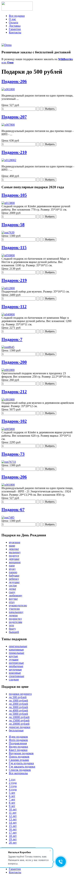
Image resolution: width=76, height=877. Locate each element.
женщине (15, 562)
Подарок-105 (14, 195)
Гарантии (15, 29)
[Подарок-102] (8, 429)
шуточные (15, 669)
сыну (12, 592)
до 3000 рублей (18, 707)
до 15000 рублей (19, 720)
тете (11, 625)
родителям (15, 622)
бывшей (14, 632)
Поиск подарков (19, 756)
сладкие (14, 679)
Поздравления (18, 743)
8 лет (12, 802)
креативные (16, 649)
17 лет (13, 832)
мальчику (15, 552)
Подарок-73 (13, 454)
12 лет (13, 816)
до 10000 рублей (19, 717)
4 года (13, 789)
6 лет (12, 796)
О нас (12, 19)
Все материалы (18, 773)
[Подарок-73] (8, 461)
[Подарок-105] (8, 202)
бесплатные (16, 730)
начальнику (16, 612)
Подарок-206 (14, 81)
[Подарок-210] (8, 160)
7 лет (12, 799)
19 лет (13, 839)
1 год (12, 779)
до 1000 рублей (18, 700)
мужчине (14, 542)
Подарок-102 (14, 421)
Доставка (14, 25)
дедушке (14, 582)
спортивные (16, 676)
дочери (13, 615)
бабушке (14, 575)
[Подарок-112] (8, 314)
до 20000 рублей (19, 723)
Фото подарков (18, 740)
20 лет (13, 842)
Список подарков (20, 769)
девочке (14, 549)
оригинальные (18, 646)
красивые (15, 672)
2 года (13, 782)
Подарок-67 (13, 509)
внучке (13, 598)
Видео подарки (18, 746)
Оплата (13, 22)
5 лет (12, 792)
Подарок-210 (14, 152)
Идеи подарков (18, 736)
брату (12, 628)
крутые (13, 656)
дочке (12, 588)
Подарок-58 (13, 224)
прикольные (16, 652)
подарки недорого (20, 693)
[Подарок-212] (8, 399)
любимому (15, 595)
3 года (13, 786)
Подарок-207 (14, 116)
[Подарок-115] (8, 255)
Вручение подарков (21, 753)
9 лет (12, 806)
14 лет (13, 822)
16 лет (13, 829)
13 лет (13, 819)
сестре (13, 585)
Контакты (15, 32)
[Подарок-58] (7, 232)
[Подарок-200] (8, 370)
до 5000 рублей (18, 713)
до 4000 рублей (18, 710)
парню (13, 572)
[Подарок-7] (7, 347)
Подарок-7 (11, 339)
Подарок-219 (14, 280)
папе (12, 565)
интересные (16, 662)
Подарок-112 (14, 306)
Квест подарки (18, 750)
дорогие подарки (19, 727)
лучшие (13, 659)
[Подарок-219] (8, 288)
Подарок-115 (14, 247)
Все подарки (17, 15)
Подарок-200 (14, 362)
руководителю (18, 605)
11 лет (12, 812)
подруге (14, 555)
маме (12, 545)
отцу (12, 602)
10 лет (13, 809)
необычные (16, 666)
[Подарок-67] (7, 517)
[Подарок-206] (8, 89)
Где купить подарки (21, 763)
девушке (14, 558)
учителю (14, 608)
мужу (12, 568)
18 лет (13, 836)
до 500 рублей (18, 697)
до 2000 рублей (18, 703)
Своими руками (19, 759)
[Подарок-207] (8, 124)
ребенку (14, 578)
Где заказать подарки (22, 766)
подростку (15, 618)
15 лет (13, 826)
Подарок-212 (14, 391)
